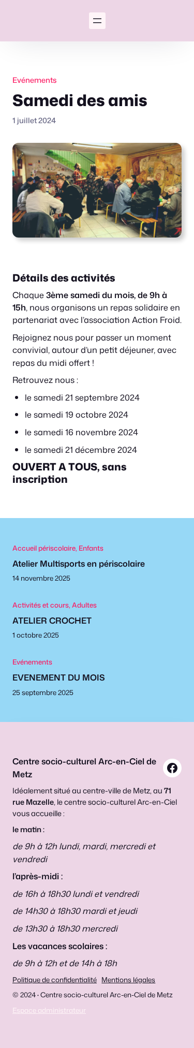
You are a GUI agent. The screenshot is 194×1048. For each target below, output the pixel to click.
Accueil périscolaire (44, 548)
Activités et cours (40, 605)
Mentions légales (128, 979)
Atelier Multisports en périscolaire (78, 563)
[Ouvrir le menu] (97, 20)
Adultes (84, 605)
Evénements (34, 80)
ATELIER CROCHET (52, 620)
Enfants (91, 548)
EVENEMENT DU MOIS (58, 677)
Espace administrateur (49, 1010)
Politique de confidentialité (54, 979)
